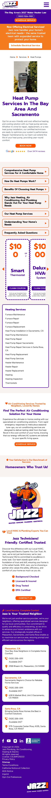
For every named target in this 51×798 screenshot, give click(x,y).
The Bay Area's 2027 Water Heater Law (25, 12)
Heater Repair (11, 366)
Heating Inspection (14, 379)
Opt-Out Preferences (11, 777)
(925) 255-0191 (16, 658)
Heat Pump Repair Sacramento (19, 343)
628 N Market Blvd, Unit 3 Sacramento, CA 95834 (27, 696)
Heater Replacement (14, 371)
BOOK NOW (25, 145)
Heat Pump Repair (13, 339)
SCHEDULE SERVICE (25, 20)
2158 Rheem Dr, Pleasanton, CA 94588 (26, 666)
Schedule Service (25, 444)
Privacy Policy (8, 759)
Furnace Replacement (15, 327)
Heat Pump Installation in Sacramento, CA (24, 331)
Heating (9, 375)
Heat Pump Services (14, 358)
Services (23, 57)
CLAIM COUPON (18, 288)
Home (12, 57)
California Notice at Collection (16, 768)
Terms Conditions (10, 765)
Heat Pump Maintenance (16, 335)
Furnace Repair (12, 318)
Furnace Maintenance (15, 314)
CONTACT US (25, 598)
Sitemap (6, 762)
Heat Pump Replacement (16, 354)
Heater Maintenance (14, 362)
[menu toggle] (46, 4)
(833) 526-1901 (25, 16)
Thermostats (11, 383)
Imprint (5, 774)
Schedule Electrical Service (25, 45)
